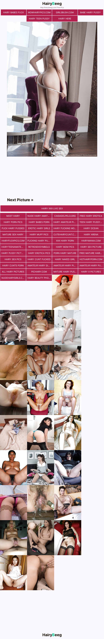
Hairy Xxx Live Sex (52, 208)
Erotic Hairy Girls (39, 228)
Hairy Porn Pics (13, 222)
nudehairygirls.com (13, 278)
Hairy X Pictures (91, 271)
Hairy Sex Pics (13, 259)
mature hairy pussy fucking (65, 271)
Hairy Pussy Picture (13, 253)
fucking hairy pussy (39, 240)
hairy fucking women (65, 228)
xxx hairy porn (65, 240)
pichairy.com (39, 271)
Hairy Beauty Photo (39, 278)
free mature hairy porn (91, 253)
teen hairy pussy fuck (91, 222)
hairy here (64, 18)
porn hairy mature (65, 253)
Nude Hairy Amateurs (39, 216)
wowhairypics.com (39, 12)
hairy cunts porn (13, 265)
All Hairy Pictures (13, 271)
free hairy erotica (91, 216)
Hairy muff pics (39, 234)
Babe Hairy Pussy (90, 12)
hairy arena (91, 234)
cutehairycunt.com (65, 234)
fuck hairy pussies (13, 228)
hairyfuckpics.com (13, 240)
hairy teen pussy (39, 18)
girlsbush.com (65, 12)
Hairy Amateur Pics (65, 222)
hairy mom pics (65, 247)
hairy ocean (91, 228)
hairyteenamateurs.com (13, 247)
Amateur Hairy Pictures (65, 265)
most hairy (13, 216)
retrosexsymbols (39, 247)
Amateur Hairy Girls (39, 265)
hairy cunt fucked (39, 259)
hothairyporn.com (91, 259)
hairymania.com (91, 240)
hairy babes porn (39, 222)
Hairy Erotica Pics (39, 253)
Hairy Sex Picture (91, 247)
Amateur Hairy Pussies (91, 265)
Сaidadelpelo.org (65, 216)
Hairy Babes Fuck (13, 12)
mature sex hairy (13, 234)
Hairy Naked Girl (65, 259)
